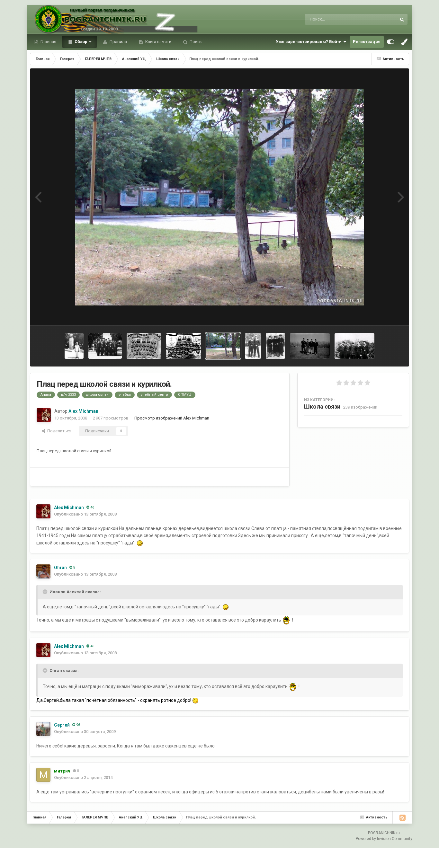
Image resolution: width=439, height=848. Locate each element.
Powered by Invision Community (384, 838)
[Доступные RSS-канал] (402, 817)
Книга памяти (157, 41)
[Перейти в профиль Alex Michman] (44, 415)
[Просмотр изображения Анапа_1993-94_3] (253, 346)
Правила (118, 41)
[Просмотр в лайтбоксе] (219, 197)
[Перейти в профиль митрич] (43, 775)
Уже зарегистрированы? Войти (310, 41)
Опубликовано (85, 514)
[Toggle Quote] (46, 591)
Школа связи (322, 406)
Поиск (195, 41)
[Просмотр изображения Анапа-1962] (355, 346)
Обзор (80, 41)
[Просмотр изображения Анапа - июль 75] (74, 346)
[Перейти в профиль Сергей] (43, 729)
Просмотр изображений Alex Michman (171, 418)
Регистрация (367, 41)
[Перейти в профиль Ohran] (43, 571)
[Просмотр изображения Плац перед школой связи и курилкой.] (223, 346)
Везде (382, 19)
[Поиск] (402, 19)
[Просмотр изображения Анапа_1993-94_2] (275, 346)
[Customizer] (391, 42)
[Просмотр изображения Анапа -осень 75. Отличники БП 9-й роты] (105, 346)
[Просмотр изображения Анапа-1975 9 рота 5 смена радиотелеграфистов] (144, 346)
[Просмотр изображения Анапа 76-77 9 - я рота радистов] (183, 346)
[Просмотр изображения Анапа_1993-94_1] (310, 346)
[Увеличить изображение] (140, 542)
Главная (48, 41)
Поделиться (58, 430)
